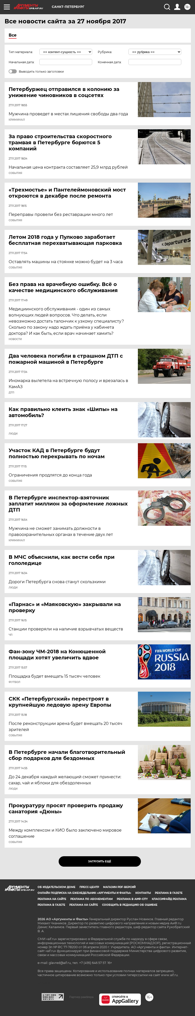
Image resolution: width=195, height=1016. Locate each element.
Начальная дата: (22, 62)
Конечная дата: (110, 62)
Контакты (143, 893)
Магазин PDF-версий (119, 887)
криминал (17, 120)
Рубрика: (105, 52)
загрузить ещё (99, 861)
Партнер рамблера (81, 996)
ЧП (10, 635)
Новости (15, 339)
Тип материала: (21, 52)
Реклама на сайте (52, 899)
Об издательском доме (56, 887)
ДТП (11, 392)
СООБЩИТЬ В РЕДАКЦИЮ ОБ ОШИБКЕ (129, 905)
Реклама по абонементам (91, 899)
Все (13, 35)
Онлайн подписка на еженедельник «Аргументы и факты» (84, 893)
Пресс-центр (89, 887)
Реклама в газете (169, 893)
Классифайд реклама (169, 899)
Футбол (14, 682)
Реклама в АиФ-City (132, 899)
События (15, 173)
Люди (13, 434)
